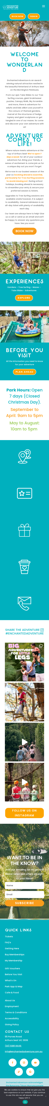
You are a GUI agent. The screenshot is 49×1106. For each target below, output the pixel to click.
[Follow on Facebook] (12, 1063)
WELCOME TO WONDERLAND (24, 63)
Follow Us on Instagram (24, 813)
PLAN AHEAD (24, 371)
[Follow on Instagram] (24, 1063)
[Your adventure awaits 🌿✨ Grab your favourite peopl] (24, 742)
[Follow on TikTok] (19, 1072)
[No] (45, 1096)
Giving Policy (12, 1024)
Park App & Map (13, 986)
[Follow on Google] (30, 1072)
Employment (12, 1006)
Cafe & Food (12, 992)
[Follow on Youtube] (35, 1063)
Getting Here (12, 948)
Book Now (24, 231)
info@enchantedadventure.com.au (23, 1051)
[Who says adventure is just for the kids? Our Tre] (24, 702)
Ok (25, 1102)
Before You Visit (13, 974)
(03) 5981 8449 (13, 1045)
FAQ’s (8, 942)
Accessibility (12, 1018)
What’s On (10, 980)
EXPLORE (24, 297)
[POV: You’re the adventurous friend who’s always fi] (24, 782)
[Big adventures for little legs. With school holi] (24, 662)
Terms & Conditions (16, 1012)
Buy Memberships (14, 954)
